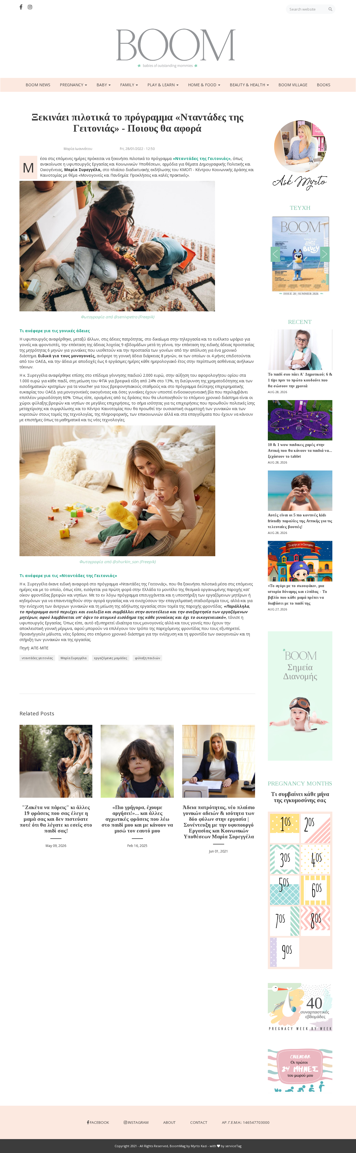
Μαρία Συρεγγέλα (73, 658)
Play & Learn (161, 84)
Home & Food (202, 84)
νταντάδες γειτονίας (37, 658)
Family (127, 84)
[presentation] (275, 254)
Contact (198, 1122)
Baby (102, 84)
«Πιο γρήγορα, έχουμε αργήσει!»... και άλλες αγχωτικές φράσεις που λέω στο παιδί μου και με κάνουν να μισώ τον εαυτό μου (137, 819)
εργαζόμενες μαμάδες (110, 658)
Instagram (138, 1122)
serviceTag (233, 1146)
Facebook (99, 1122)
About (169, 1122)
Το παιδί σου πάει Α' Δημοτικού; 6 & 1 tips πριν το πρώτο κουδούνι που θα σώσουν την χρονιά (300, 380)
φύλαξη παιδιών (147, 658)
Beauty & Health (248, 84)
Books (323, 84)
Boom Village (292, 84)
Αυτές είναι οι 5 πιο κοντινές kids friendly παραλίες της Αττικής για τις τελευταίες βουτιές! (300, 521)
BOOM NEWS (38, 84)
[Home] (178, 48)
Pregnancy (72, 84)
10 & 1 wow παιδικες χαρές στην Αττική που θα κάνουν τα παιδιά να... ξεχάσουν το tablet (300, 451)
